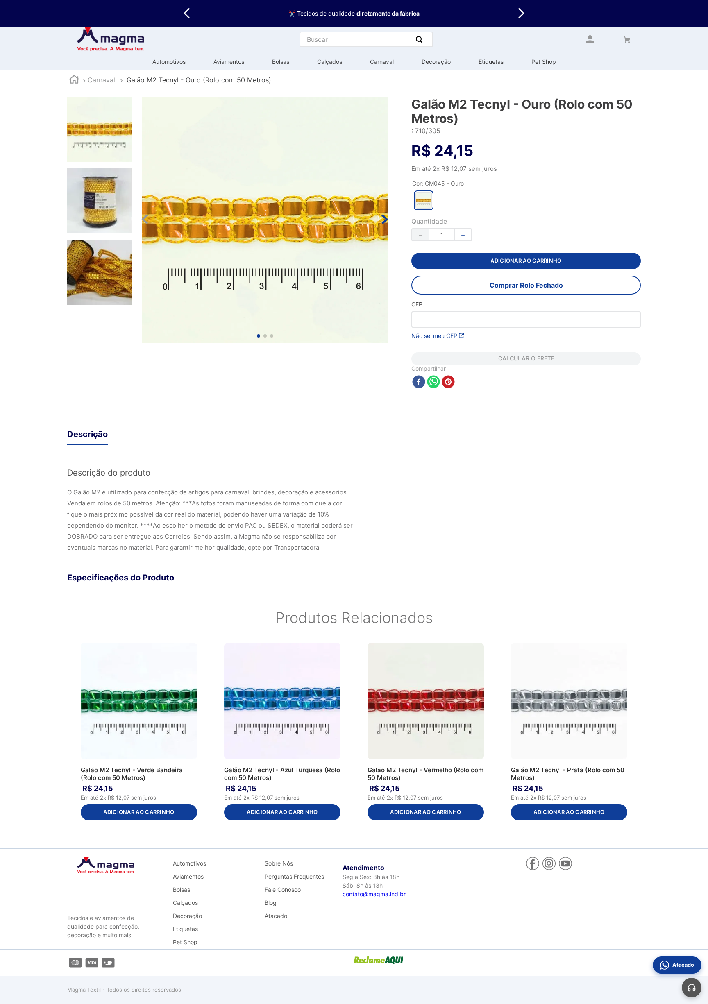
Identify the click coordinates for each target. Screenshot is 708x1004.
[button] (423, 200)
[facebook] (418, 382)
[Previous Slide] (187, 13)
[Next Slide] (521, 13)
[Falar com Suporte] (691, 987)
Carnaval (101, 80)
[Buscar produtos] (421, 39)
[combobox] (366, 39)
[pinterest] (448, 382)
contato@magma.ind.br (374, 894)
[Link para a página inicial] (74, 80)
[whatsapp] (433, 382)
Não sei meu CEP (434, 335)
